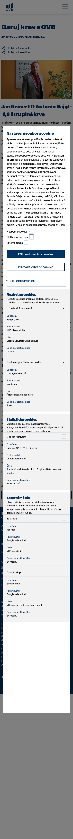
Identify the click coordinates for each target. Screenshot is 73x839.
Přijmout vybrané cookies (35, 266)
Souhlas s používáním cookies (24, 361)
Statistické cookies (17, 236)
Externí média (15, 242)
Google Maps (14, 572)
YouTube (12, 518)
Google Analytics (16, 436)
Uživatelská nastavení (19, 308)
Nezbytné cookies (17, 231)
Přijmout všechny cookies (35, 254)
